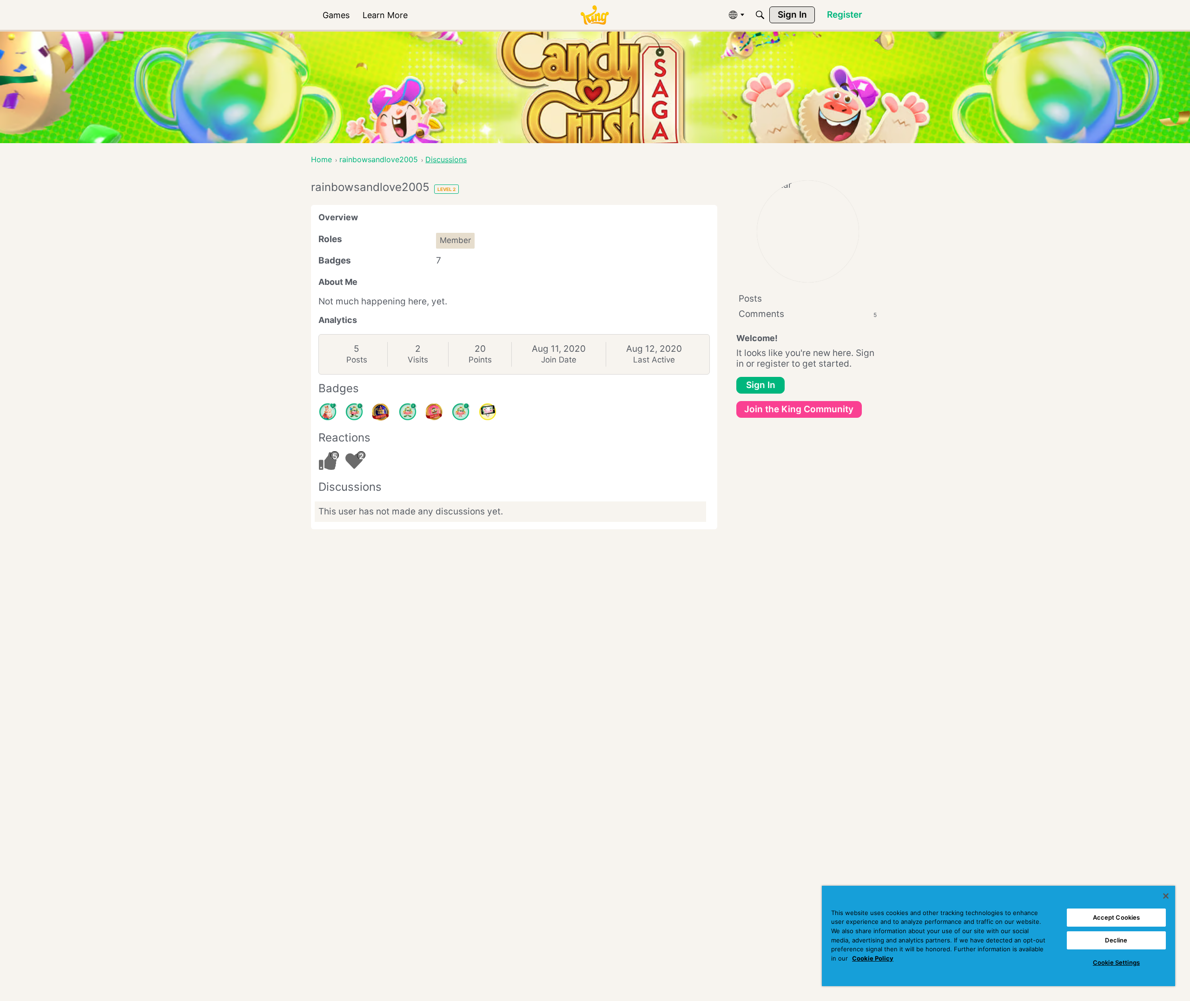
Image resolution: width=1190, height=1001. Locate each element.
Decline (1116, 940)
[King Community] (594, 15)
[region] (998, 936)
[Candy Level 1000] (434, 412)
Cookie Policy (872, 958)
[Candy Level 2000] (381, 412)
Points (480, 359)
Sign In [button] (760, 385)
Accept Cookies (1116, 917)
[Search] (760, 15)
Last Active (654, 359)
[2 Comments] (407, 412)
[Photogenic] (487, 412)
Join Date (558, 359)
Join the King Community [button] (798, 409)
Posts (356, 359)
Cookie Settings (1116, 962)
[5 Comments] (354, 412)
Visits (418, 359)
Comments (808, 314)
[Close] (1166, 896)
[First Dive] (460, 412)
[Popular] (328, 412)
